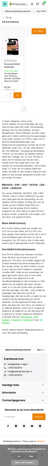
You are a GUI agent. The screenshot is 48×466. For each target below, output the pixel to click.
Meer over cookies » (24, 462)
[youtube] (32, 426)
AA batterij (26, 317)
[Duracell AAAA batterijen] (13, 47)
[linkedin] (40, 426)
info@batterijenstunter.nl (19, 371)
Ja (18, 456)
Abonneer (39, 417)
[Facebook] (8, 426)
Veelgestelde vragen (17, 364)
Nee (31, 456)
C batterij (16, 320)
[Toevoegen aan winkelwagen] (17, 95)
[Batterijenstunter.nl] (18, 4)
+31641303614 (14, 367)
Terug (8, 17)
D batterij (27, 320)
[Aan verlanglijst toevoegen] (6, 41)
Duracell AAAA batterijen (12, 65)
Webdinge (41, 441)
